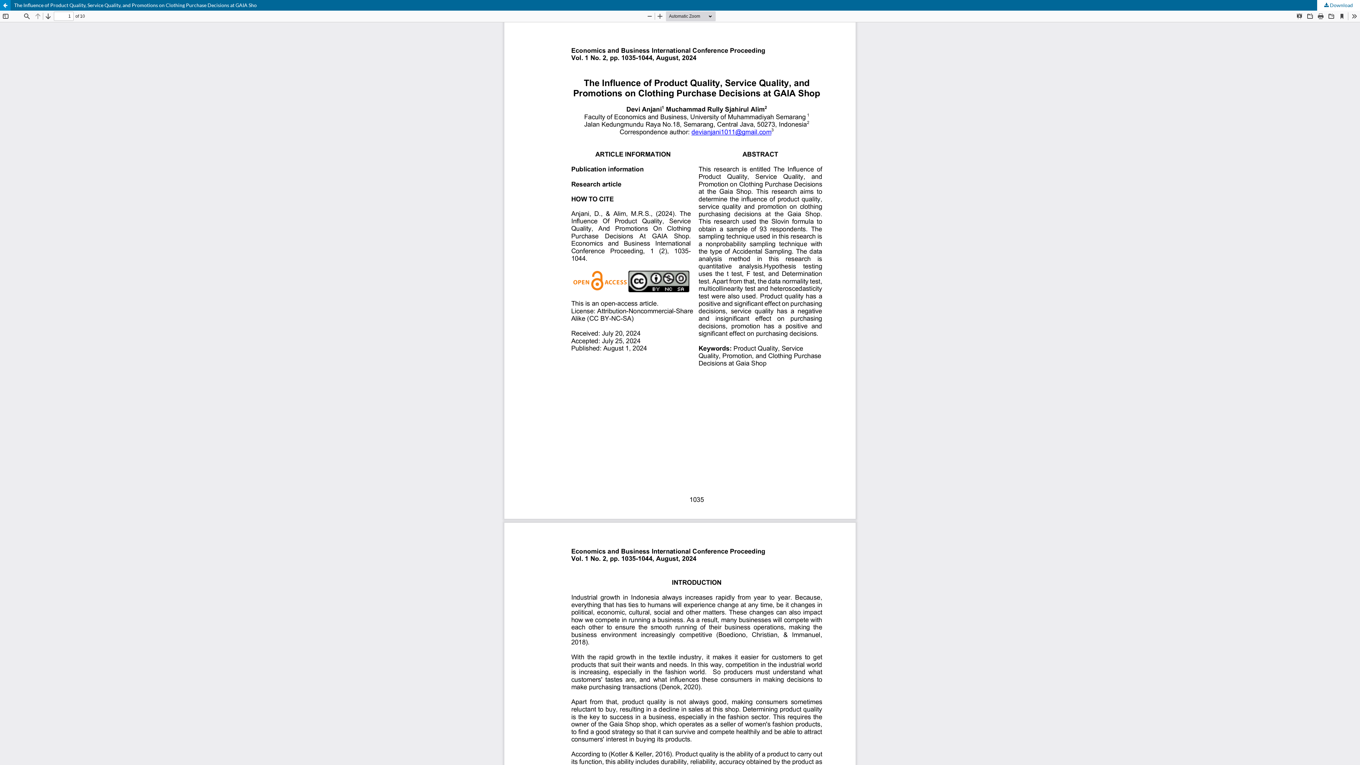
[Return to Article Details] (5, 5)
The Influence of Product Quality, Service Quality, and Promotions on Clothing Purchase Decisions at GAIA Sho (135, 5)
